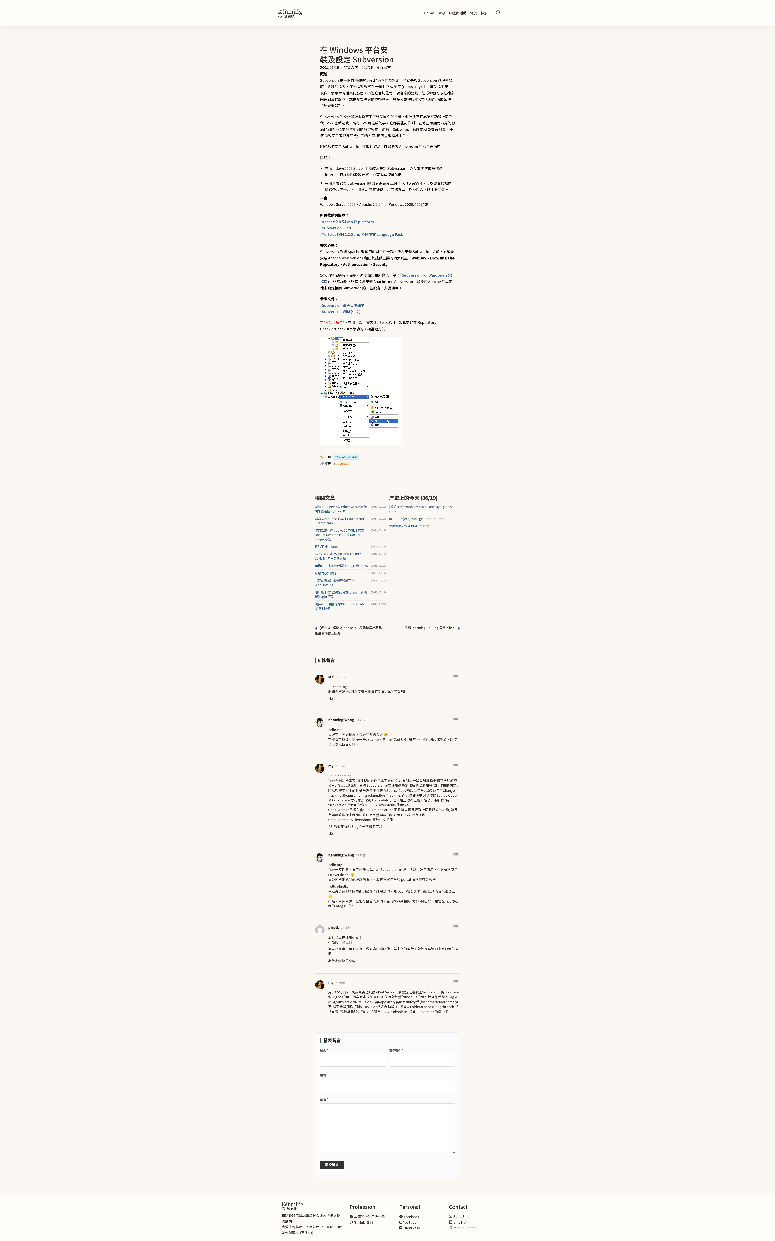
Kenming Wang (341, 719)
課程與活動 (457, 12)
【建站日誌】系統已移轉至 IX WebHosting (335, 582)
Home (429, 12)
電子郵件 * (396, 1050)
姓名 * (324, 1050)
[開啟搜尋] (498, 13)
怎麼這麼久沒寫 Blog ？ (409, 526)
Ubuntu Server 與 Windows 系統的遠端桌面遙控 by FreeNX (341, 509)
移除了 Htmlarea (326, 546)
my (330, 765)
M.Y (331, 676)
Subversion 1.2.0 (336, 227)
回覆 (455, 675)
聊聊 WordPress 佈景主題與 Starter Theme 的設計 (339, 521)
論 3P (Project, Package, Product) (417, 519)
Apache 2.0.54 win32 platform (348, 221)
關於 (473, 12)
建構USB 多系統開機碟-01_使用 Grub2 (342, 566)
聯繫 (484, 12)
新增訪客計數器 (325, 573)
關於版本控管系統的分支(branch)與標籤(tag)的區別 (341, 594)
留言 (324, 1100)
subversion (342, 463)
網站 (323, 1075)
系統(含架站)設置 (346, 457)
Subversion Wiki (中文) (341, 311)
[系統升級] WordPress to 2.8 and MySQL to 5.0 (421, 509)
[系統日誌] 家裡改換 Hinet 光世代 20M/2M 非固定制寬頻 (338, 556)
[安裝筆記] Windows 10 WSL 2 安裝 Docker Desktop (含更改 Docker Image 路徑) (339, 534)
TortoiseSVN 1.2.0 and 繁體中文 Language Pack (362, 234)
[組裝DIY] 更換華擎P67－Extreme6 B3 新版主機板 (341, 606)
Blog (441, 12)
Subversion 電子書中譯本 (343, 305)
